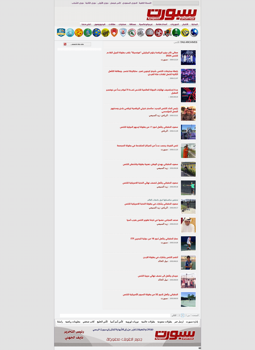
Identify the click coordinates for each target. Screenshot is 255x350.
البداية (195, 24)
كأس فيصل (115, 3)
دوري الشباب (78, 3)
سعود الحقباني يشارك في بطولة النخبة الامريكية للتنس (151, 204)
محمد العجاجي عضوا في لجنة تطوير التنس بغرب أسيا (152, 220)
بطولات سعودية (164, 321)
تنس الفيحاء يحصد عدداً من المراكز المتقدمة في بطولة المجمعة (147, 145)
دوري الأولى (103, 3)
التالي (174, 315)
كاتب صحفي (88, 321)
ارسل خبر (178, 321)
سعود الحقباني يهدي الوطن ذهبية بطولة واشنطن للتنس (150, 164)
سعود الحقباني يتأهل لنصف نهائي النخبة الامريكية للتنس (150, 183)
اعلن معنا (86, 24)
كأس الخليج (102, 321)
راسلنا (60, 321)
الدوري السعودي (129, 3)
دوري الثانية (90, 3)
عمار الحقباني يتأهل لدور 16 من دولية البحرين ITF (154, 238)
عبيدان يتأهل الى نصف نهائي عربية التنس (158, 276)
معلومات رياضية (72, 321)
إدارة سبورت (192, 321)
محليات (122, 24)
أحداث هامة (161, 24)
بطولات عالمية (148, 321)
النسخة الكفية (145, 3)
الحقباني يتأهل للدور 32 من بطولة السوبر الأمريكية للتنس (150, 294)
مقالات (112, 24)
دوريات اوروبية (132, 321)
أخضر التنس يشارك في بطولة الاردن (160, 257)
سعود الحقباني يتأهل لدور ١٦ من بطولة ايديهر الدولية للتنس (149, 127)
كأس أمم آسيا (116, 321)
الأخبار (185, 24)
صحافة (132, 24)
